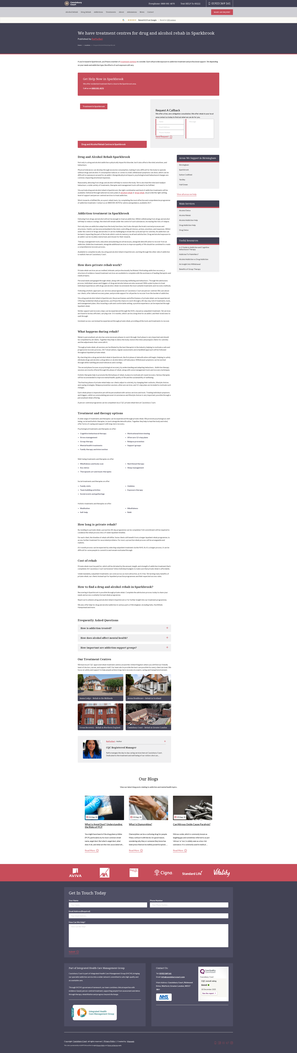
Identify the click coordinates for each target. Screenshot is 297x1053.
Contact (150, 12)
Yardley (182, 179)
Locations (87, 45)
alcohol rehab (126, 193)
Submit (72, 951)
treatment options (128, 61)
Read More (90, 850)
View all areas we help (187, 194)
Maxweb (130, 1041)
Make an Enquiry (222, 12)
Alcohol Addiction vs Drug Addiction (193, 259)
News (142, 12)
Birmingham (184, 165)
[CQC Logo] (208, 973)
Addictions (98, 12)
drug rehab (139, 193)
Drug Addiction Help (187, 225)
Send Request (162, 136)
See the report (208, 993)
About (121, 12)
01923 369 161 (165, 973)
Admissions (132, 12)
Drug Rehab (86, 12)
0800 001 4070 (98, 88)
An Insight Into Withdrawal (189, 264)
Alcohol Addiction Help (188, 220)
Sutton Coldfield (185, 175)
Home (80, 45)
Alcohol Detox (185, 210)
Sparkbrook (184, 170)
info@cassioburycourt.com (173, 977)
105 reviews (171, 20)
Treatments (111, 12)
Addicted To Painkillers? (189, 254)
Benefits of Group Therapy (189, 269)
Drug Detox (184, 230)
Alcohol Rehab (72, 12)
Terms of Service (113, 1045)
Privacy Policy (109, 1041)
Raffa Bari (97, 38)
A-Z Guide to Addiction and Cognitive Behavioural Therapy (194, 248)
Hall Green (183, 184)
